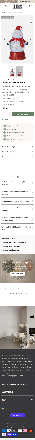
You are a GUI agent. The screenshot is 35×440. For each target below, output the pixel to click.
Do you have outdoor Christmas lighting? (12, 209)
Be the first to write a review (17, 293)
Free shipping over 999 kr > (15, 132)
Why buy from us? (12, 126)
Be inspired (17, 274)
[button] (2, 6)
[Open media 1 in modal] (17, 39)
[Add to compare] (31, 22)
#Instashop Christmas (10, 250)
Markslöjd (25, 424)
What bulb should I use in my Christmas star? (16, 228)
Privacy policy (11, 427)
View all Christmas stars (11, 246)
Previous (4, 39)
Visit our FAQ (19, 139)
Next (30, 39)
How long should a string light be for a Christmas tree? (15, 218)
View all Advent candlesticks (13, 242)
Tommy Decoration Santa (15, 12)
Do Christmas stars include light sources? (13, 183)
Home (3, 12)
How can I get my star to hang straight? (16, 201)
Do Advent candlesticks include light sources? (14, 192)
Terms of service (24, 427)
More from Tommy (7, 80)
